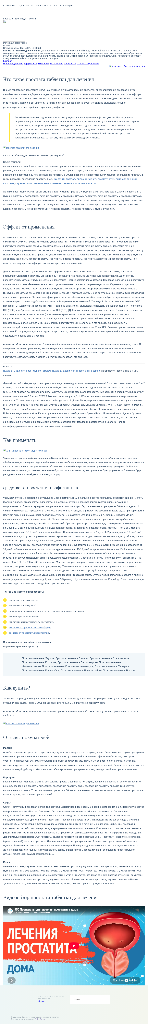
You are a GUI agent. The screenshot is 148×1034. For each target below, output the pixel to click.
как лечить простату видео (54, 5)
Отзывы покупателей (88, 63)
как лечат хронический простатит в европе (76, 370)
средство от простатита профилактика (29, 632)
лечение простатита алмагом (79, 183)
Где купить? (25, 5)
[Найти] (105, 999)
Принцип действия (13, 63)
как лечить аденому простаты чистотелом (27, 370)
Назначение (56, 63)
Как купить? (70, 63)
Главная (9, 5)
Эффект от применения (36, 63)
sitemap (41, 1001)
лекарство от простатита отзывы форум (30, 627)
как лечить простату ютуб (99, 179)
